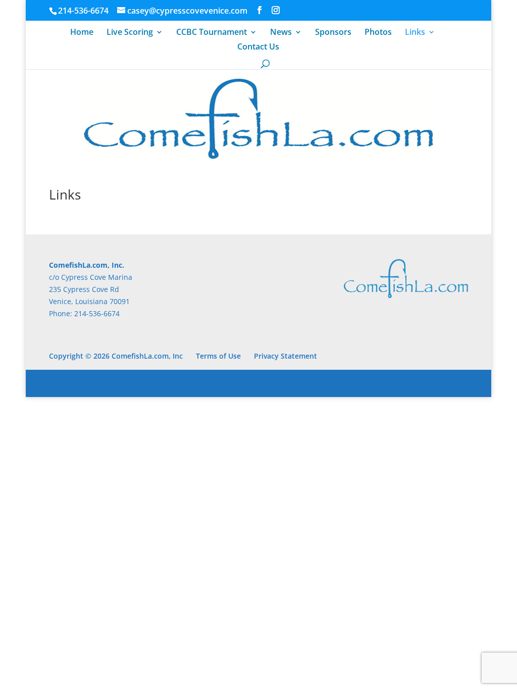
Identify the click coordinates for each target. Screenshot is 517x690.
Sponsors (333, 32)
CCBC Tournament (211, 32)
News (281, 32)
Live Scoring (130, 32)
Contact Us (258, 47)
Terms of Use (218, 356)
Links (415, 32)
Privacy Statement (285, 356)
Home (81, 32)
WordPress (216, 383)
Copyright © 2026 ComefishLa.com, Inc (116, 356)
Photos (378, 32)
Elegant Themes (120, 383)
